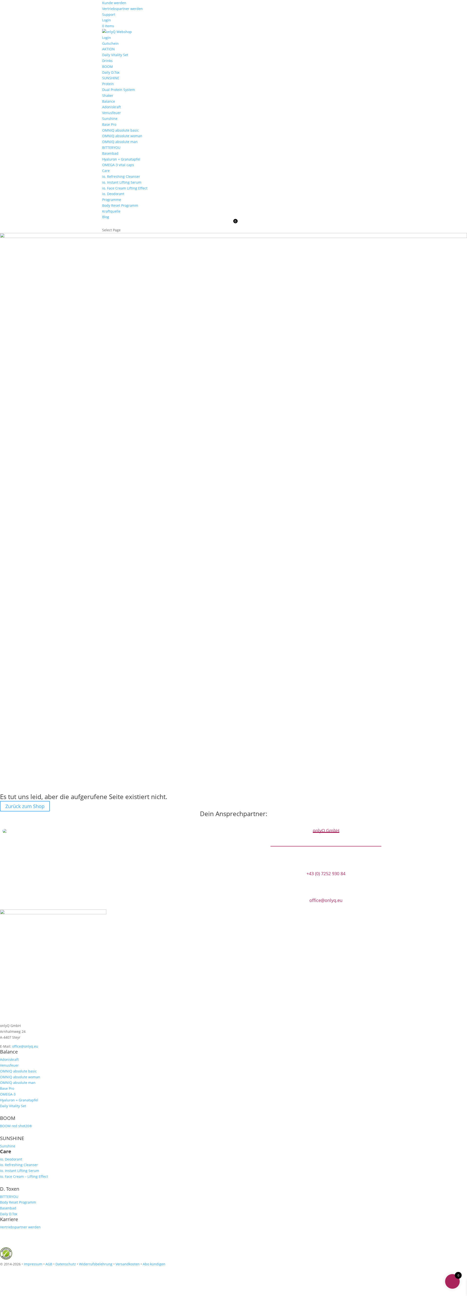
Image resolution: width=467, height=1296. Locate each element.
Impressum (33, 1264)
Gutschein (110, 43)
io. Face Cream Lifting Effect (124, 188)
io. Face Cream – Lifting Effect (24, 1176)
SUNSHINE (110, 78)
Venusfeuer (111, 112)
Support (108, 14)
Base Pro (109, 124)
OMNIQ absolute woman (122, 136)
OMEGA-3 (8, 1094)
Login (106, 20)
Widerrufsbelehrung (95, 1264)
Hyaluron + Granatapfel (121, 159)
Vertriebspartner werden (122, 8)
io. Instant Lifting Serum (121, 182)
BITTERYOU (111, 147)
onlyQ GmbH (326, 830)
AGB (48, 1264)
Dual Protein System (118, 89)
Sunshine (109, 118)
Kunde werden (114, 2)
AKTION (108, 49)
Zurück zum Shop (25, 806)
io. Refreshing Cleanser (121, 176)
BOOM (107, 66)
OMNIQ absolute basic (120, 130)
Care (106, 170)
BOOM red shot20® (16, 1126)
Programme (111, 199)
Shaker (107, 95)
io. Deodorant (113, 193)
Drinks (107, 60)
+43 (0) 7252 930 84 (325, 873)
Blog (105, 217)
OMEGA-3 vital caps (118, 164)
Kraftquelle (111, 211)
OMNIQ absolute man (120, 141)
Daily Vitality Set (115, 55)
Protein (108, 83)
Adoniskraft (111, 107)
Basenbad (110, 153)
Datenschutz (65, 1264)
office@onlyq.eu (325, 900)
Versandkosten (128, 1264)
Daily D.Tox (110, 72)
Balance (108, 101)
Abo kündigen (154, 1264)
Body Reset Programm (120, 205)
